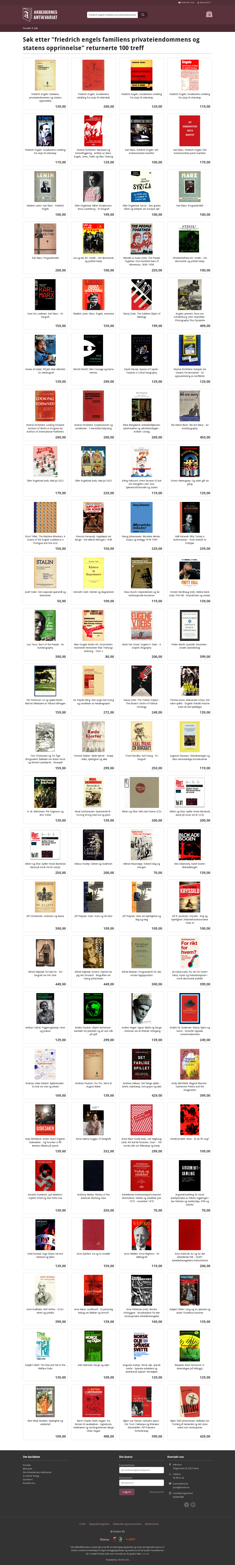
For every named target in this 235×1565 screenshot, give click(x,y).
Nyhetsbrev (152, 1524)
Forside (27, 28)
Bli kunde (27, 1468)
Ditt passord (125, 1477)
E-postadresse (127, 1465)
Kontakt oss (29, 1483)
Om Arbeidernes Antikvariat (37, 1472)
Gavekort (28, 1479)
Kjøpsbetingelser (99, 1524)
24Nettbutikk (123, 1559)
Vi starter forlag (31, 1475)
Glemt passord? (156, 1492)
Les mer (145, 1553)
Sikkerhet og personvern (127, 1524)
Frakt (82, 1524)
